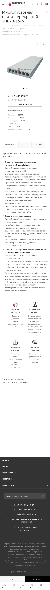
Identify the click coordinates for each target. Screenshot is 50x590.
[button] (24, 88)
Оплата (24, 145)
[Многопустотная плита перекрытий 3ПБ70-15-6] (25, 68)
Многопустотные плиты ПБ (15, 382)
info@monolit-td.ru (27, 509)
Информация (8, 485)
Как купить (9, 145)
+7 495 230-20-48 (25, 505)
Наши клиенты (9, 473)
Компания (7, 479)
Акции (5, 466)
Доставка (38, 145)
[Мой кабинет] (41, 4)
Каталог (6, 460)
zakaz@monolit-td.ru (26, 514)
